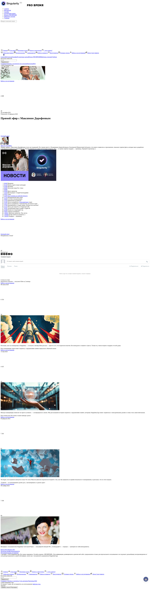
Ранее (15, 266)
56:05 (5, 211)
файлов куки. (37, 584)
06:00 (5, 188)
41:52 (5, 207)
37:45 (5, 205)
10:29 (5, 192)
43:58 (5, 210)
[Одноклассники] (4, 254)
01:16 (5, 185)
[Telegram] (7, 254)
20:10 (5, 194)
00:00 (5, 183)
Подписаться (4, 62)
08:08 (5, 189)
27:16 (5, 197)
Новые (3, 266)
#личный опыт (5, 136)
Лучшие (9, 266)
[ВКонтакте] (2, 254)
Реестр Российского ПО (8, 549)
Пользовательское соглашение (10, 552)
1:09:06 (6, 214)
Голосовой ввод (24, 202)
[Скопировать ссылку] (11, 254)
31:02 (5, 200)
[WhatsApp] (9, 254)
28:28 (5, 199)
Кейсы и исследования (7, 219)
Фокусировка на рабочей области (18, 196)
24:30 (5, 196)
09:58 (5, 191)
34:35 (5, 203)
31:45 (5, 202)
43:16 (5, 208)
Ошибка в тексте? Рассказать (9, 587)
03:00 (5, 186)
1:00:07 (6, 213)
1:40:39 (6, 216)
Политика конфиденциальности (10, 551)
